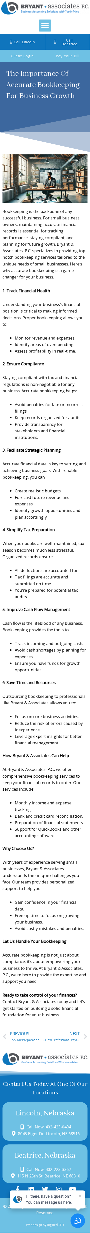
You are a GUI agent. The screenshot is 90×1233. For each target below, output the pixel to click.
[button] (45, 26)
